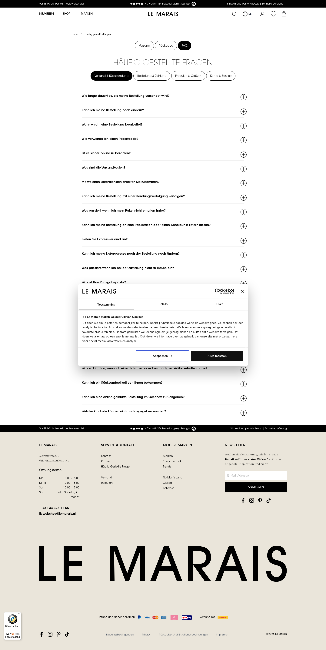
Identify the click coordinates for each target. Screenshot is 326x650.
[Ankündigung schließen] (322, 4)
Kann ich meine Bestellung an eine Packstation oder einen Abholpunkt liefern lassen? (146, 225)
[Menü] (19, 614)
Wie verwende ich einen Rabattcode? (110, 139)
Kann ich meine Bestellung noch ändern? (113, 110)
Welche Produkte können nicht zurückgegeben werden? (124, 411)
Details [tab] (163, 303)
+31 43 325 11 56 (55, 508)
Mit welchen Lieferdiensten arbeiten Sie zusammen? (120, 182)
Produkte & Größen (188, 76)
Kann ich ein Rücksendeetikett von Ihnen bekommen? (122, 382)
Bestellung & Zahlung (151, 76)
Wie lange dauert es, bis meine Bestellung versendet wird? (125, 96)
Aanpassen (160, 355)
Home (74, 34)
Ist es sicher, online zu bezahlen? (106, 153)
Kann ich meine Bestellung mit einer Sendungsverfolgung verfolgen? (133, 196)
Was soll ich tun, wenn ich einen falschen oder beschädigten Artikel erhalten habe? (144, 368)
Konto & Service (220, 76)
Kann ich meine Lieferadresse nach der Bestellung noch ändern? (131, 253)
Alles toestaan (217, 355)
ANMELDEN (256, 487)
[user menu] (262, 14)
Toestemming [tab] (106, 304)
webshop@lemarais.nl (59, 513)
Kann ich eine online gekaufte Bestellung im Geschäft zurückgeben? (133, 397)
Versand (144, 46)
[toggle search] (234, 14)
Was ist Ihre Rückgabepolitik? (104, 282)
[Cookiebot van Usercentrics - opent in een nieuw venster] (217, 291)
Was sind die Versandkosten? (103, 167)
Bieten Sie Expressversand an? (105, 239)
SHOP (66, 14)
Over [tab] (219, 303)
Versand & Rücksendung (111, 76)
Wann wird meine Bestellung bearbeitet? (112, 124)
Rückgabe (166, 46)
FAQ (184, 46)
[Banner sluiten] (242, 291)
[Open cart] (284, 14)
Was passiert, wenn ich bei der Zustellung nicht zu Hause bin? (128, 268)
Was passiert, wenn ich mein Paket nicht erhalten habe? (124, 210)
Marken (87, 14)
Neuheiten (46, 14)
